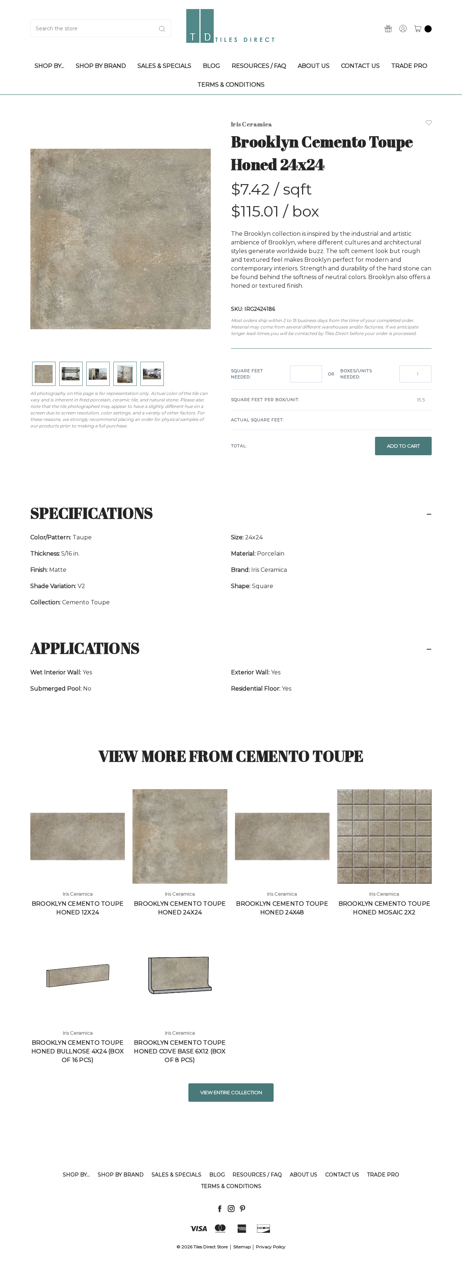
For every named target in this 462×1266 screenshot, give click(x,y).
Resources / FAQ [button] (259, 65)
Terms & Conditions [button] (231, 84)
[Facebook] (219, 1208)
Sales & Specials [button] (164, 65)
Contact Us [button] (360, 65)
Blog (217, 1174)
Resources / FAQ (257, 1174)
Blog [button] (211, 65)
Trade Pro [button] (409, 65)
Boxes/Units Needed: (356, 373)
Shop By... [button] (49, 65)
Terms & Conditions (231, 1186)
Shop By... (76, 1174)
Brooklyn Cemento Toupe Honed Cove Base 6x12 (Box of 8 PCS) (180, 1051)
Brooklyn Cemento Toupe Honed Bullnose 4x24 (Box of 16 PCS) (77, 1051)
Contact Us (342, 1174)
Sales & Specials (176, 1174)
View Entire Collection (231, 1092)
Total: (239, 445)
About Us (303, 1174)
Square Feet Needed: (247, 373)
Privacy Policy (271, 1246)
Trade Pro (383, 1174)
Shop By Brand (121, 1174)
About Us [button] (314, 65)
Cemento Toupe (86, 602)
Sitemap (242, 1246)
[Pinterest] (242, 1208)
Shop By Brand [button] (101, 65)
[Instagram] (231, 1208)
